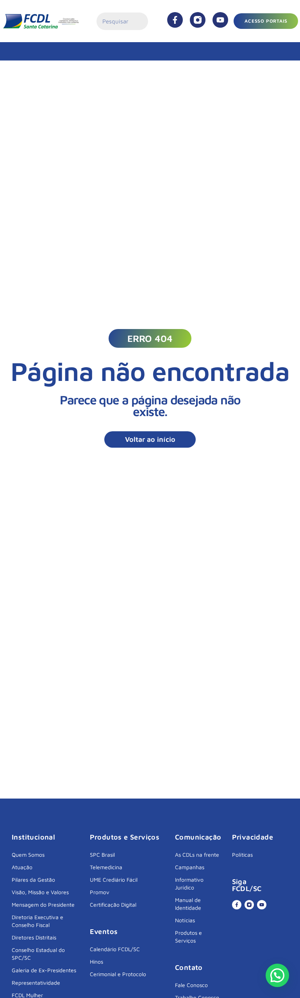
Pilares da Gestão (33, 879)
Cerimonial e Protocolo (118, 974)
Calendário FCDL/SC (115, 949)
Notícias (185, 920)
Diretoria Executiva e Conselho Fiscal (37, 921)
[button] (150, 338)
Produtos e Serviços (188, 936)
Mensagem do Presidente (43, 904)
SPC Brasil (102, 854)
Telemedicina (106, 867)
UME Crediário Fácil (114, 879)
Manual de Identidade (188, 904)
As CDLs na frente (197, 854)
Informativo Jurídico (189, 883)
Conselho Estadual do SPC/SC (38, 953)
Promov (99, 892)
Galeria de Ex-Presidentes (44, 970)
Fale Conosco (191, 985)
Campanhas (189, 867)
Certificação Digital (113, 904)
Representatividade (36, 982)
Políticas (242, 854)
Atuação (22, 867)
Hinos (96, 961)
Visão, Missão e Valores (40, 892)
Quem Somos (28, 854)
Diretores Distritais (34, 937)
